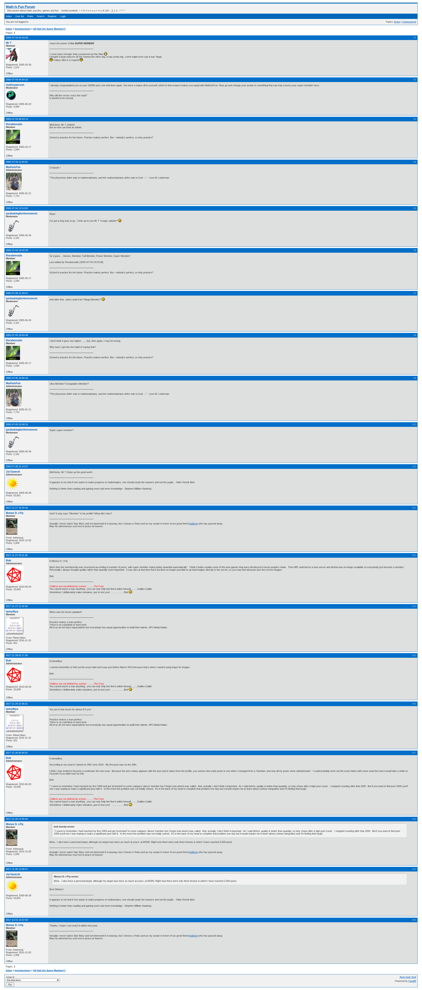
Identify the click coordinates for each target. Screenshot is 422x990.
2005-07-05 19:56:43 (17, 378)
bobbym (193, 523)
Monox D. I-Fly (15, 513)
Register (52, 16)
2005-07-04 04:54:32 (17, 79)
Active (397, 21)
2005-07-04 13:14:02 (17, 208)
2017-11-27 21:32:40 (17, 606)
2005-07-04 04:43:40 (17, 37)
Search (40, 16)
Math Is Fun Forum (20, 7)
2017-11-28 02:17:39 (17, 655)
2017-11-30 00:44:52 (17, 752)
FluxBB (412, 981)
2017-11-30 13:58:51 (17, 869)
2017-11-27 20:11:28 (16, 555)
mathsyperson (15, 84)
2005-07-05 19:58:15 (17, 424)
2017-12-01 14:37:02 (17, 920)
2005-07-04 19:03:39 (17, 250)
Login (63, 16)
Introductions (23, 28)
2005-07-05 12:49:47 (17, 293)
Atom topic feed (408, 977)
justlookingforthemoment (21, 213)
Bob (8, 560)
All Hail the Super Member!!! (49, 28)
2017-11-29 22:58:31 (17, 703)
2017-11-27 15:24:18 (17, 507)
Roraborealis (14, 124)
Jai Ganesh (13, 471)
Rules (30, 16)
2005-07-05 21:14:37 (17, 466)
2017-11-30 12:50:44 (17, 819)
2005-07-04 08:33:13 (17, 119)
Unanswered (409, 21)
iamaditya (12, 611)
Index (9, 16)
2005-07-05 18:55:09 (17, 335)
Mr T (8, 42)
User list (19, 16)
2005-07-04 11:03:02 (17, 162)
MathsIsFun (13, 167)
